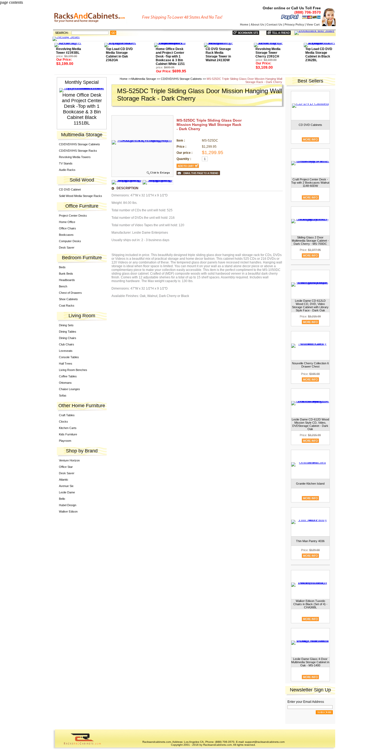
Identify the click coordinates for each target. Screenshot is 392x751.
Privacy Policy (294, 24)
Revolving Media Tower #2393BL (68, 51)
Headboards (67, 280)
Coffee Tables (68, 376)
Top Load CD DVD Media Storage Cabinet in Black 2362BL (318, 54)
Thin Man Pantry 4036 (310, 541)
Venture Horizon (69, 460)
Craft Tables (67, 415)
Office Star (66, 466)
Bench (63, 286)
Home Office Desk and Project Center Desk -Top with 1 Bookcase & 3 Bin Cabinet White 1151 (170, 56)
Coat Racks (66, 305)
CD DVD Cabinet (70, 189)
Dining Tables (67, 331)
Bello (62, 498)
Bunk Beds (66, 273)
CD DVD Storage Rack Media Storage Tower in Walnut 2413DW (218, 54)
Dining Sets (66, 325)
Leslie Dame (67, 492)
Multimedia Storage (143, 78)
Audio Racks (67, 169)
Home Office (67, 222)
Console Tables (69, 357)
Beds (62, 267)
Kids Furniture (68, 434)
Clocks (63, 421)
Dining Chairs (67, 338)
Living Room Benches (73, 370)
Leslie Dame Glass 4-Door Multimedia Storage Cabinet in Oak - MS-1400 (310, 662)
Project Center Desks (73, 215)
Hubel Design (67, 505)
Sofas (62, 395)
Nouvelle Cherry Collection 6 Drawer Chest (310, 365)
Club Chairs (66, 344)
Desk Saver (66, 247)
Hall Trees (65, 363)
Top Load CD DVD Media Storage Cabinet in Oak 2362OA (119, 54)
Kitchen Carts (68, 428)
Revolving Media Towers (75, 157)
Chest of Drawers (70, 292)
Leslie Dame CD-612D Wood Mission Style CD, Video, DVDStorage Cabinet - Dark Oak (310, 424)
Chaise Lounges (69, 389)
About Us (257, 24)
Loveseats (66, 350)
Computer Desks (70, 241)
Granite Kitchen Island (310, 483)
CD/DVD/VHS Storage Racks (78, 150)
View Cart (313, 24)
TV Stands (66, 163)
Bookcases (66, 234)
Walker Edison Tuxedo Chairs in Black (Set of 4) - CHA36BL (310, 604)
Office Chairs (67, 228)
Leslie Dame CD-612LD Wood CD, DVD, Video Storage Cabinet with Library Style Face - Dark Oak (310, 305)
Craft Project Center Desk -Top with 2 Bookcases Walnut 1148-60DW (310, 182)
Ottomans (65, 382)
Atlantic (63, 479)
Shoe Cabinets (68, 299)
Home (244, 24)
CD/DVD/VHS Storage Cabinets (79, 144)
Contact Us (274, 24)
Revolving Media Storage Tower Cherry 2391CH (268, 52)
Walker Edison (68, 511)
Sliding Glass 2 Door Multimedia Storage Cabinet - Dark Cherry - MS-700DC (310, 240)
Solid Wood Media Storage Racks (80, 195)
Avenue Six (66, 486)
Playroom (65, 440)
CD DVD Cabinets (310, 124)
